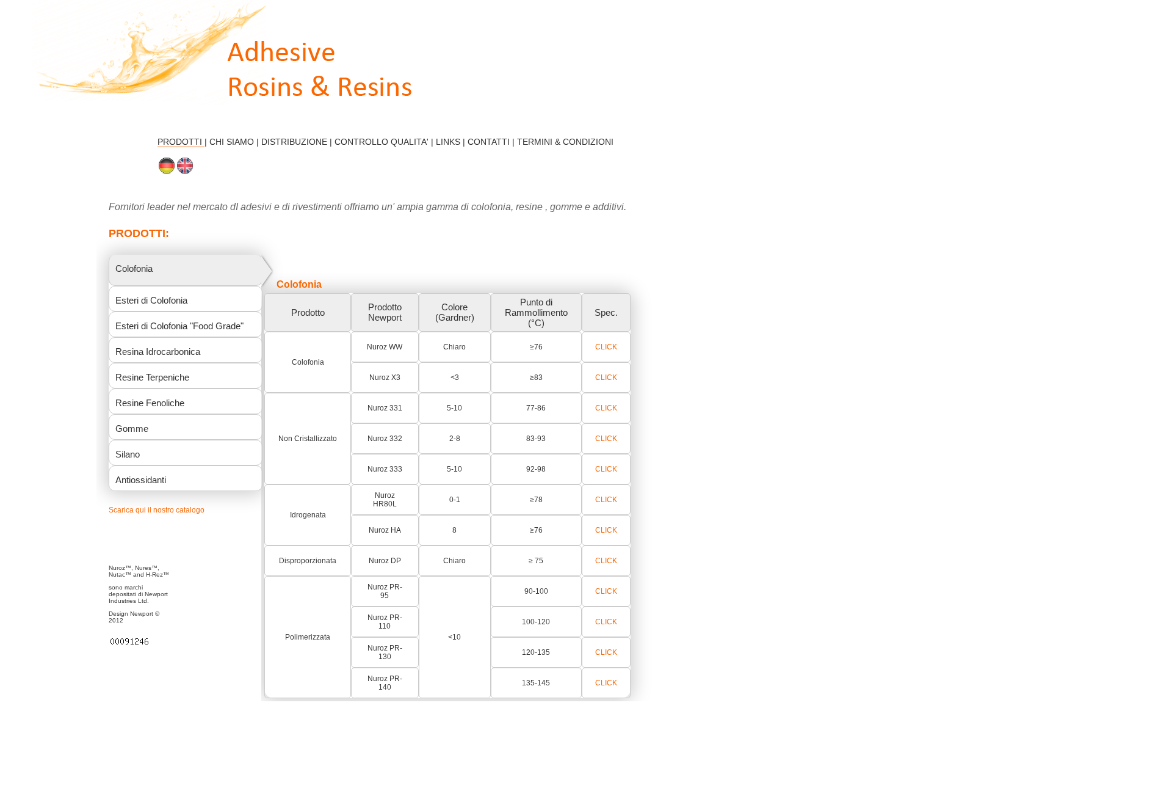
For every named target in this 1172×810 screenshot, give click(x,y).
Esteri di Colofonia (151, 300)
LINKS (449, 142)
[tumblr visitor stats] (129, 644)
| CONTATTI (486, 142)
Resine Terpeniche (152, 377)
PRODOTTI (180, 142)
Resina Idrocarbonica (157, 351)
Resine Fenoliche (149, 403)
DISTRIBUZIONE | (298, 142)
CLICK (606, 347)
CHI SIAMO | (235, 142)
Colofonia (134, 268)
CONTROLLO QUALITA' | (385, 142)
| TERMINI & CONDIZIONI (562, 142)
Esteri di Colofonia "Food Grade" (179, 326)
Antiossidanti (140, 480)
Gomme (131, 428)
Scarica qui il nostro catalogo (156, 510)
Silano (127, 454)
